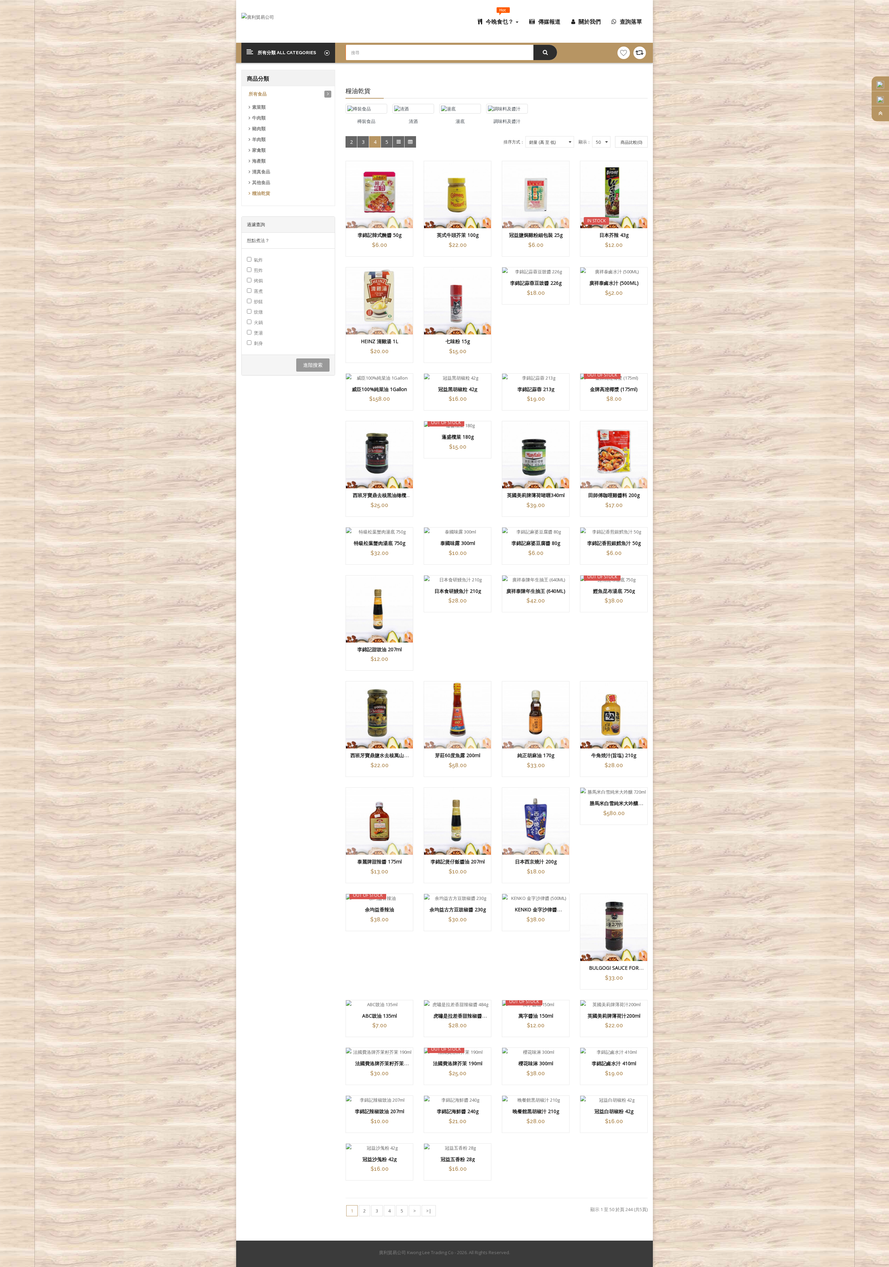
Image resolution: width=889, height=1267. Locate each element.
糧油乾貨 (261, 193)
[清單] (398, 142)
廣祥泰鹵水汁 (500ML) (614, 283)
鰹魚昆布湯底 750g (614, 591)
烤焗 (258, 281)
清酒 (413, 121)
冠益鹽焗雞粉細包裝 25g (536, 235)
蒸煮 (258, 291)
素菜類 (259, 107)
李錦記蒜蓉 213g (535, 389)
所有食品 (258, 94)
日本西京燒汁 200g (536, 861)
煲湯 (258, 333)
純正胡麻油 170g (535, 755)
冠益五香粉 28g (458, 1159)
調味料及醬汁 (507, 121)
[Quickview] (380, 195)
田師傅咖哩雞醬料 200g (614, 495)
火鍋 (258, 322)
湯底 (460, 121)
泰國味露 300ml (457, 543)
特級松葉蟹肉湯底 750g (379, 543)
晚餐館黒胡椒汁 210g (536, 1111)
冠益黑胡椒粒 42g (457, 389)
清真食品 (261, 171)
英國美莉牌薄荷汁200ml (614, 1015)
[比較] (639, 53)
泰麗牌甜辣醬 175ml (379, 861)
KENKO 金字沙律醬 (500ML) (536, 912)
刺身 (258, 343)
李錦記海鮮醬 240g (458, 1111)
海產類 (259, 161)
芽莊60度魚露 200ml (457, 755)
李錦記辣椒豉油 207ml (379, 1111)
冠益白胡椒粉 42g (614, 1111)
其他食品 (261, 182)
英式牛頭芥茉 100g (458, 235)
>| (428, 1211)
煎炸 (258, 270)
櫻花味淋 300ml (535, 1063)
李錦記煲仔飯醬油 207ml (458, 861)
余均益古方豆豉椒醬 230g (458, 909)
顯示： (585, 142)
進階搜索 (313, 365)
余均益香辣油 (379, 909)
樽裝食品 (366, 121)
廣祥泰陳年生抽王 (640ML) (535, 591)
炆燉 (258, 312)
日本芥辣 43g (614, 235)
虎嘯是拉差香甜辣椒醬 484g (457, 1019)
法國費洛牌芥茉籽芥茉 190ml (379, 1066)
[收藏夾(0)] (623, 53)
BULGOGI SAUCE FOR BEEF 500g (614, 971)
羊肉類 (259, 139)
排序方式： (514, 142)
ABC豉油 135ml (379, 1015)
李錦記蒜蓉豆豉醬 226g (536, 283)
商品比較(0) (631, 142)
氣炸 (258, 260)
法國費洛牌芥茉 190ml (457, 1063)
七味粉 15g (458, 341)
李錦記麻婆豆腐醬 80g (536, 543)
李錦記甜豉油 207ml (379, 649)
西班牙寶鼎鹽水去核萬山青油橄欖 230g (379, 758)
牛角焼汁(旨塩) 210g (613, 755)
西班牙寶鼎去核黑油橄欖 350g (379, 498)
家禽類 (259, 150)
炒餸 (258, 301)
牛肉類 (259, 118)
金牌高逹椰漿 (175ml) (614, 389)
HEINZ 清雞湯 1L (379, 341)
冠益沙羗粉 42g (380, 1159)
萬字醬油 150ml (535, 1015)
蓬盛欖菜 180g (458, 436)
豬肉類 (259, 128)
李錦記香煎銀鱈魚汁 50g (614, 543)
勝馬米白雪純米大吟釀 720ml (614, 806)
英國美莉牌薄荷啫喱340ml (536, 495)
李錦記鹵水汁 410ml (614, 1063)
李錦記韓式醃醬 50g (379, 235)
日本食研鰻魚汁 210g (457, 591)
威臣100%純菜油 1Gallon (379, 389)
